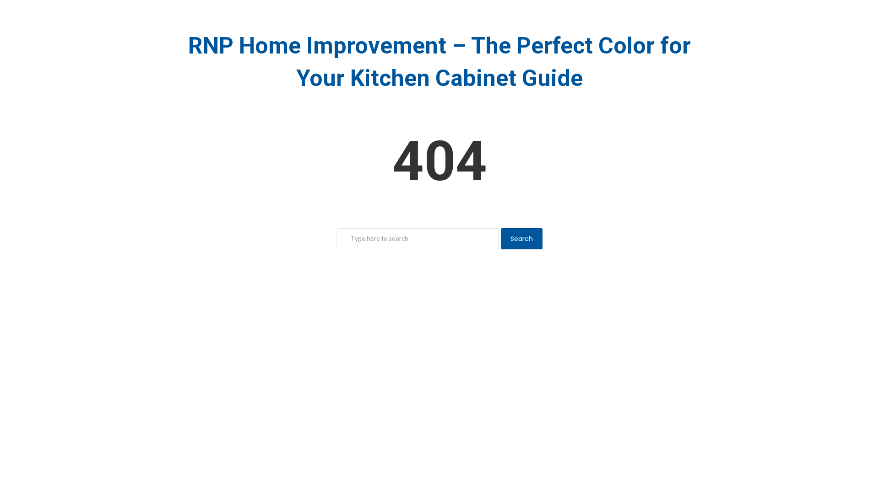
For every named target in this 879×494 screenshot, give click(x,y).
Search (521, 238)
